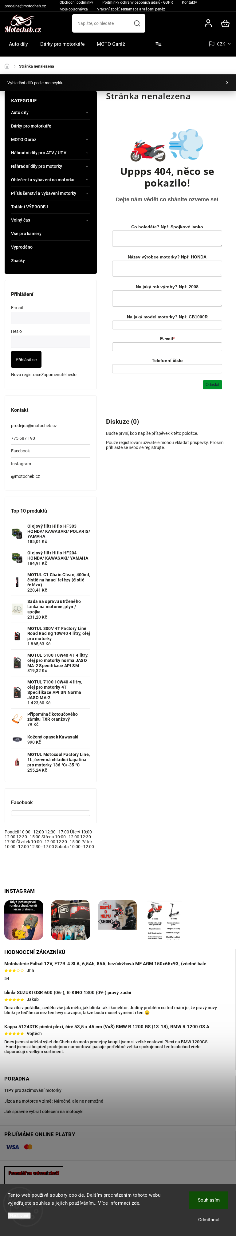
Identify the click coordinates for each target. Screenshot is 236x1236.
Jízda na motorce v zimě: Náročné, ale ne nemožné (53, 1101)
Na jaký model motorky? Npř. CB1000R (167, 316)
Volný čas (20, 220)
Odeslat (212, 384)
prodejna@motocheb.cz (34, 425)
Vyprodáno (22, 247)
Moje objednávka (74, 9)
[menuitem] (18, 44)
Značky (18, 260)
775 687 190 (23, 438)
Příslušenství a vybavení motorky (43, 193)
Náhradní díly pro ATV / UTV (38, 152)
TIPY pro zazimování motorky (32, 1090)
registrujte (154, 447)
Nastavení (19, 1215)
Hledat (137, 23)
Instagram (21, 463)
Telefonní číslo (167, 360)
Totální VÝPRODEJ (29, 206)
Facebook (20, 450)
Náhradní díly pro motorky (36, 166)
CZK (221, 44)
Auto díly (20, 112)
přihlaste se (117, 447)
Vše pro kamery (26, 233)
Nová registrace (26, 374)
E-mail (167, 338)
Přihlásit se (26, 359)
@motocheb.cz (25, 476)
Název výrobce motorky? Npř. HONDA (167, 256)
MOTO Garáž (23, 139)
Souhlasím (209, 1200)
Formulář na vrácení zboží (34, 1173)
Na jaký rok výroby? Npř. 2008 (167, 286)
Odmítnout (209, 1219)
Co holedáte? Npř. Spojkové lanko (167, 226)
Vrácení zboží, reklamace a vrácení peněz (131, 9)
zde (136, 1203)
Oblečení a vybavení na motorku (42, 179)
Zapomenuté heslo (59, 374)
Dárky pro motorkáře (31, 126)
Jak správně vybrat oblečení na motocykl (44, 1111)
